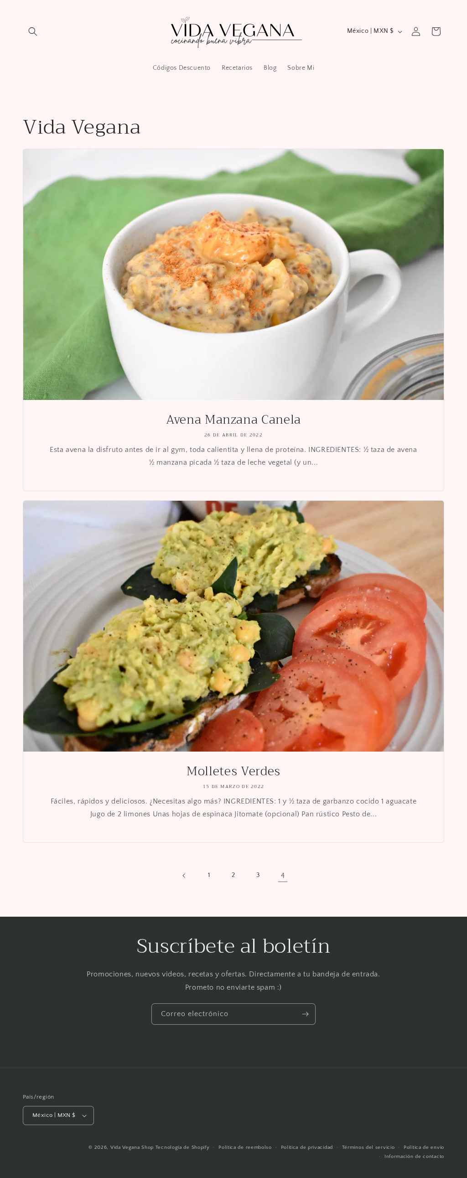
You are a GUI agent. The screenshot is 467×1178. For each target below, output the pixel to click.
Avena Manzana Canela (233, 420)
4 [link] (283, 876)
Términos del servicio (368, 1147)
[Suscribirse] (305, 1014)
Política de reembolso (245, 1147)
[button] (33, 31)
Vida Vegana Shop (132, 1147)
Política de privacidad (307, 1147)
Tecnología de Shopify (183, 1147)
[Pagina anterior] (184, 876)
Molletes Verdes (233, 771)
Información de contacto (414, 1156)
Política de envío (424, 1147)
